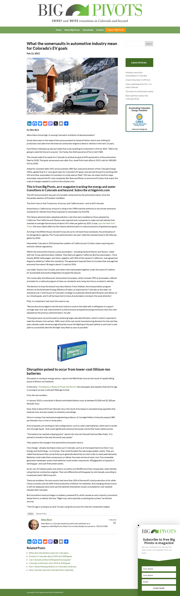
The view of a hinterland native (139, 91)
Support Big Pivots (115, 30)
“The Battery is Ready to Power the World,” (57, 386)
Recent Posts (41, 514)
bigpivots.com (100, 190)
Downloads (88, 30)
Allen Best (46, 519)
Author (30, 514)
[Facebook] (114, 522)
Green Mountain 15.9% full (138, 80)
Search (149, 44)
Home (59, 30)
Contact (100, 30)
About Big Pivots (72, 30)
